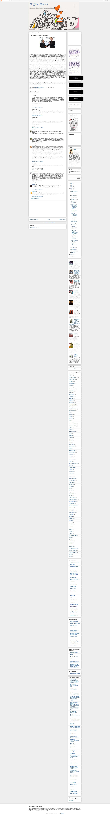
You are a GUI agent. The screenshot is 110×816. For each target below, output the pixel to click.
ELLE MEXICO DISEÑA (73, 548)
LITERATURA (71, 482)
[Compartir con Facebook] (51, 87)
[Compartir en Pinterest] (53, 87)
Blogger (62, 813)
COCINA (70, 416)
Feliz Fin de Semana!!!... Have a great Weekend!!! (76, 291)
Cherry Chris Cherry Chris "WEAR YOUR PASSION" (74, 574)
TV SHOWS (71, 514)
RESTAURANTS (72, 480)
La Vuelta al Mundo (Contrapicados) (74, 244)
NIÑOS (70, 439)
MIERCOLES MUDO (73, 501)
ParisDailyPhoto (73, 746)
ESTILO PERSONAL (73, 377)
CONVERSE (71, 546)
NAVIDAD (71, 435)
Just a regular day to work (74, 241)
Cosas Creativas (72, 404)
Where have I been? (73, 712)
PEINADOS (71, 524)
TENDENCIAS (71, 493)
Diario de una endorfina (75, 673)
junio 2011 (73, 202)
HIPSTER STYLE (72, 510)
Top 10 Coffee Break (73, 535)
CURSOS (71, 520)
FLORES (70, 469)
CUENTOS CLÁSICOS (73, 499)
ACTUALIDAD (71, 390)
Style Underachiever (74, 608)
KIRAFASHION (34, 93)
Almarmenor (72, 692)
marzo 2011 (73, 249)
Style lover (72, 723)
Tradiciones (71, 422)
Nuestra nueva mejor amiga (74, 715)
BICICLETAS (71, 544)
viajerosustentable (74, 621)
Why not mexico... (73, 599)
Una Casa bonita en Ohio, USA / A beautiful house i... (74, 218)
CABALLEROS (71, 527)
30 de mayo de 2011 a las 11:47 (37, 134)
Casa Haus (72, 564)
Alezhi (33, 145)
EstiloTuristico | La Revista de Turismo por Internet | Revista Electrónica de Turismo (74, 666)
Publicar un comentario (35, 198)
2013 (71, 186)
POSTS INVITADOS (72, 552)
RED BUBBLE (71, 800)
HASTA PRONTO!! (73, 689)
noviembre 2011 (74, 192)
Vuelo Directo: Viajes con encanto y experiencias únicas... (74, 703)
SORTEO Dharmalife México (76, 355)
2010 (71, 254)
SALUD (70, 554)
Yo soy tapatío (73, 782)
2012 (71, 188)
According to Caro (74, 729)
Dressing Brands (73, 606)
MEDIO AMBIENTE (72, 425)
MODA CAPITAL (73, 568)
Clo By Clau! (72, 595)
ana (75, 149)
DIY (69, 412)
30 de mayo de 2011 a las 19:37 (37, 169)
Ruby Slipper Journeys (74, 743)
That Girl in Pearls (73, 791)
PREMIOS (71, 456)
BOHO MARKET (73, 779)
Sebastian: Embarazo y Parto (76, 334)
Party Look (73, 226)
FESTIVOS (71, 398)
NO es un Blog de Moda (75, 579)
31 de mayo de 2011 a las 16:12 (37, 196)
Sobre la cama (73, 588)
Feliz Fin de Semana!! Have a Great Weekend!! (74, 237)
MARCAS (71, 429)
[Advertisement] (47, 209)
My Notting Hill (73, 684)
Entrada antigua (62, 219)
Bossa (71, 654)
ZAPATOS (71, 490)
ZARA (70, 539)
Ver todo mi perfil (72, 166)
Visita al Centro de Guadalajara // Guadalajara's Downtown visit (77, 272)
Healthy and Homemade (75, 726)
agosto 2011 (73, 199)
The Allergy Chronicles (74, 751)
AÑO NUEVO (71, 541)
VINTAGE (71, 457)
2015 (71, 183)
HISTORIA (71, 486)
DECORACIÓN (72, 383)
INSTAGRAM (71, 444)
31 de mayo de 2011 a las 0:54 (37, 189)
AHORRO (71, 437)
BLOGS (70, 387)
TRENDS (70, 533)
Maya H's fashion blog (74, 562)
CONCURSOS (71, 402)
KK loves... (72, 786)
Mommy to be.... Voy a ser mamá (77, 281)
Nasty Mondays (73, 764)
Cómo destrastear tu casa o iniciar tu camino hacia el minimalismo (75, 720)
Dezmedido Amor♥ (73, 571)
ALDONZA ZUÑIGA (74, 615)
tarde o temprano (73, 584)
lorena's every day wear (75, 623)
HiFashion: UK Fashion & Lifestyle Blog (74, 634)
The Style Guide (73, 770)
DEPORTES (71, 507)
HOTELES (71, 476)
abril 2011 (73, 247)
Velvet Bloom (72, 774)
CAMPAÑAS (71, 518)
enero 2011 (73, 252)
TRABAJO (71, 531)
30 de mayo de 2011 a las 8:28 (37, 107)
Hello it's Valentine (74, 793)
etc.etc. (71, 593)
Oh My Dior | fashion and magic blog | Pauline (74, 612)
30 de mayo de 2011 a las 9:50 (37, 115)
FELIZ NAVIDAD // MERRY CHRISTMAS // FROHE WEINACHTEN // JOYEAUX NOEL (74, 322)
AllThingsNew (73, 711)
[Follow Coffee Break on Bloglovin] (73, 130)
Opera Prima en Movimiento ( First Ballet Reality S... (74, 207)
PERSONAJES (71, 503)
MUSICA (70, 488)
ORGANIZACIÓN (72, 497)
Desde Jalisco (73, 590)
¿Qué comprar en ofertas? (74, 737)
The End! (71, 747)
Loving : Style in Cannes (74, 228)
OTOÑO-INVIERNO (72, 408)
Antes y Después (72, 450)
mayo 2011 (73, 204)
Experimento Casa (73, 714)
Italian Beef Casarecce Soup (75, 727)
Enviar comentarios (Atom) (50, 222)
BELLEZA (71, 418)
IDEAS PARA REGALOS (73, 463)
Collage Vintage (73, 784)
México (70, 373)
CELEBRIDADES (72, 452)
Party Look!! (76, 310)
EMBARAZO (71, 459)
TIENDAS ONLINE (72, 512)
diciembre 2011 (74, 191)
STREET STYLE (72, 446)
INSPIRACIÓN (71, 394)
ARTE (70, 420)
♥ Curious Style (73, 577)
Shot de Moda (73, 586)
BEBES (70, 433)
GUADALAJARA (72, 379)
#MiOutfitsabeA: (73, 733)
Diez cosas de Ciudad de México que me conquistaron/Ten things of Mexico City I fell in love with (74, 707)
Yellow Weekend (74, 221)
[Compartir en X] (50, 87)
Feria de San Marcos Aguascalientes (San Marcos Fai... (74, 232)
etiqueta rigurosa (73, 766)
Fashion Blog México (74, 656)
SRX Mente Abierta (74, 604)
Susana (33, 184)
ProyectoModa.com (74, 652)
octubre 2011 (73, 195)
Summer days (73, 223)
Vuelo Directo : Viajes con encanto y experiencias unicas (74, 642)
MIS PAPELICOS (73, 625)
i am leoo (72, 789)
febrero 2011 (73, 250)
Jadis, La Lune (73, 679)
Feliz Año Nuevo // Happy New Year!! (77, 344)
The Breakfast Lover (74, 759)
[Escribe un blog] (49, 87)
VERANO (70, 427)
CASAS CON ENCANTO (73, 505)
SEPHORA (71, 556)
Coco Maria (72, 750)
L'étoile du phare (73, 688)
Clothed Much (73, 638)
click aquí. (39, 84)
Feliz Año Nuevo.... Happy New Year (77, 301)
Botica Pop (72, 581)
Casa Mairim (72, 602)
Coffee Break (72, 732)
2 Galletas (72, 760)
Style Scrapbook (73, 645)
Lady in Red (72, 724)
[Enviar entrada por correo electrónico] (46, 87)
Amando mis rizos (73, 736)
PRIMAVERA (71, 484)
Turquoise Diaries (73, 636)
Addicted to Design (74, 763)
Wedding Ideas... (74, 224)
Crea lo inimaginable (74, 566)
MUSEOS (71, 461)
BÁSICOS (71, 473)
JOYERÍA (71, 495)
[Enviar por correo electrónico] (48, 87)
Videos (70, 537)
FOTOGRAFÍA (71, 396)
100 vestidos (72, 753)
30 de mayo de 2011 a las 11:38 (37, 127)
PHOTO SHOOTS (72, 478)
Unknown (34, 191)
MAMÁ (70, 448)
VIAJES (70, 385)
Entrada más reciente (34, 219)
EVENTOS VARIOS (72, 431)
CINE (70, 442)
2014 (71, 185)
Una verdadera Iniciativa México (74, 211)
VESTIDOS (71, 414)
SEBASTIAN (71, 471)
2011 (71, 189)
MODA (70, 375)
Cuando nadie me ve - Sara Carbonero (74, 631)
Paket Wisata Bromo (73, 730)
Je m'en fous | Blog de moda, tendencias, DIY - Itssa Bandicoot (75, 697)
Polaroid (75, 261)
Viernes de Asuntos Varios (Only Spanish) (74, 214)
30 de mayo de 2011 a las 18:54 (37, 161)
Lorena (33, 129)
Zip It (71, 597)
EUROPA (70, 522)
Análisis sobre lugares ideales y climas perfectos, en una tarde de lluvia (74, 681)
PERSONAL (71, 400)
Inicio (49, 219)
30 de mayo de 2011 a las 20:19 (37, 182)
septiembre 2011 (74, 196)
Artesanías (71, 454)
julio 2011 (73, 201)
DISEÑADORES (72, 410)
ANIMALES (71, 516)
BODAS (70, 392)
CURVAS (70, 529)
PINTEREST (71, 465)
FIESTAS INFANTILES (73, 550)
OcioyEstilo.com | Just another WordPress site (75, 662)
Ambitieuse (72, 739)
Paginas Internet (72, 467)
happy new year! (73, 744)
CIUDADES (71, 381)
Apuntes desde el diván (75, 755)
